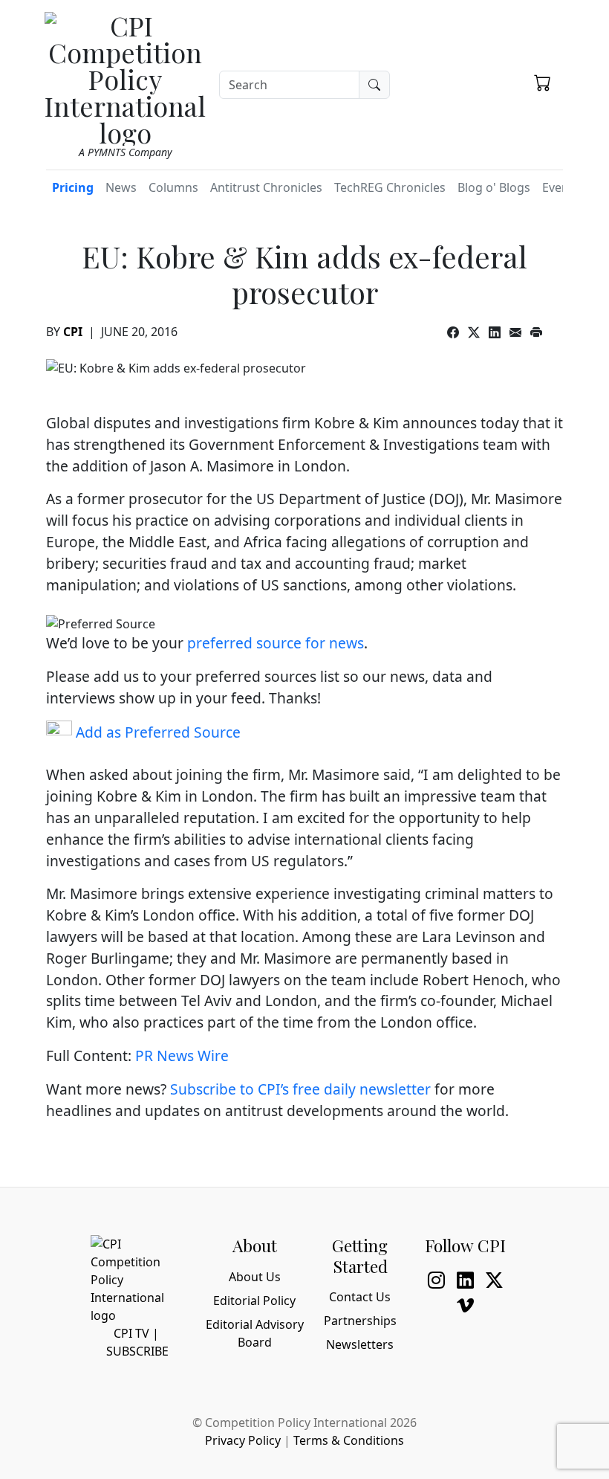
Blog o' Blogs (493, 187)
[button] (542, 82)
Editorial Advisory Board (255, 1333)
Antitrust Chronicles (266, 187)
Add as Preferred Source (156, 732)
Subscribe (137, 1351)
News (121, 187)
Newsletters (360, 1344)
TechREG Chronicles (390, 187)
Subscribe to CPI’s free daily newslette (297, 1089)
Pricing (73, 187)
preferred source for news (275, 643)
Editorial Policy (254, 1300)
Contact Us (360, 1297)
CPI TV (131, 1333)
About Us (255, 1277)
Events (560, 187)
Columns (173, 187)
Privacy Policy (243, 1440)
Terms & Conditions (348, 1440)
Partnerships (360, 1320)
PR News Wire (182, 1055)
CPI (72, 331)
